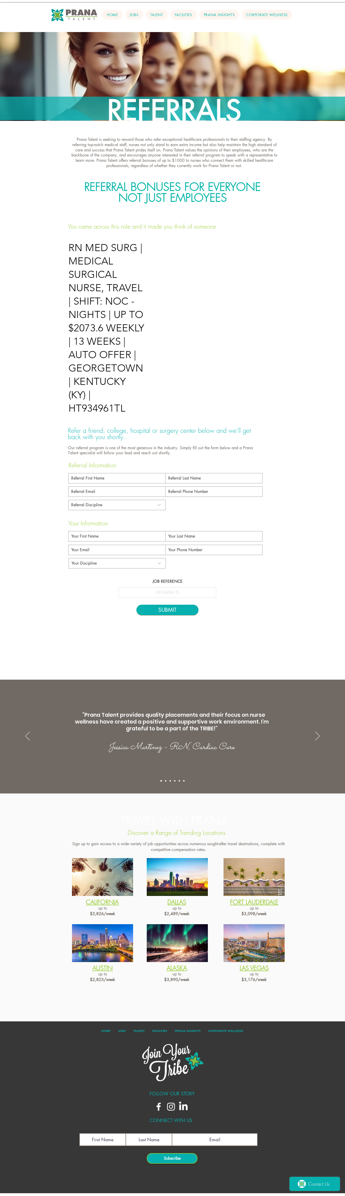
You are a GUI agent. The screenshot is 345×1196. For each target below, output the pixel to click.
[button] (156, 15)
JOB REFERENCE (168, 581)
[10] (175, 781)
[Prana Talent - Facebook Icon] (158, 1106)
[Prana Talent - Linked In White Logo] (183, 1106)
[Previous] (22, 76)
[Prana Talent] (172, 114)
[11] (170, 781)
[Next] (323, 76)
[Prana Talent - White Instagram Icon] (171, 1106)
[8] (184, 781)
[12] (165, 781)
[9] (179, 781)
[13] (161, 781)
